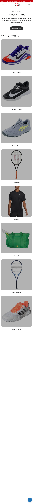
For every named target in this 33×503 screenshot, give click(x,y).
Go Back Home (16, 28)
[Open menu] (3, 4)
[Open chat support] (30, 500)
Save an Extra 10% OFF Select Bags (14, 1)
